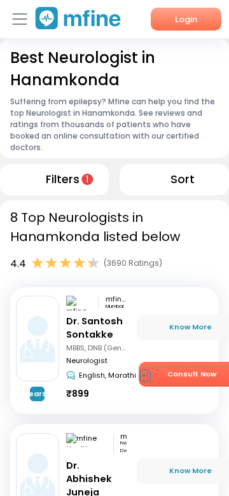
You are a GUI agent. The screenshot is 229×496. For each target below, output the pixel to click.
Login (186, 19)
